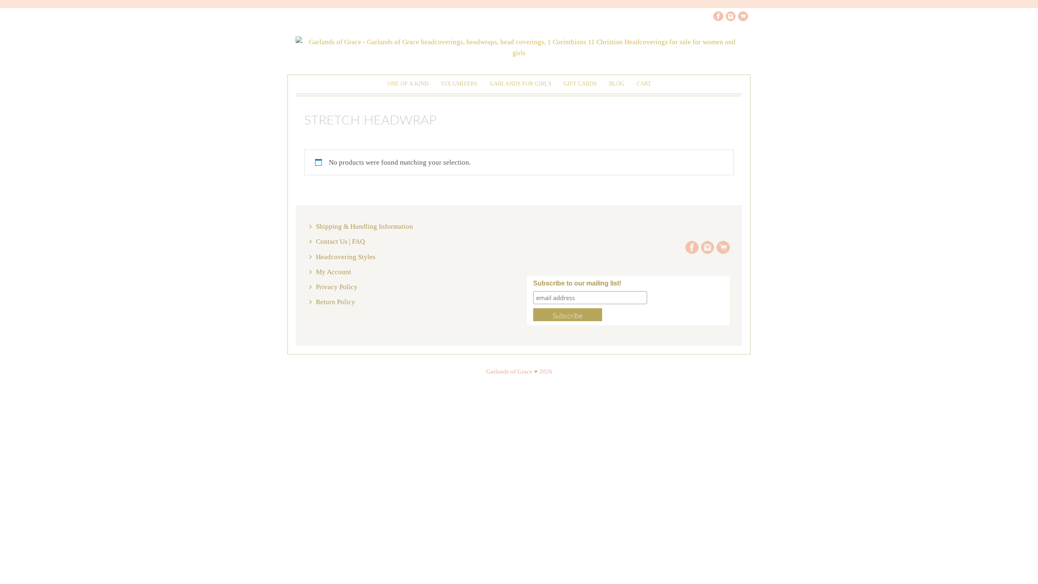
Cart (644, 84)
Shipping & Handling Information (364, 226)
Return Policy (335, 302)
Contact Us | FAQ (340, 241)
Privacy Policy (337, 287)
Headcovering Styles (345, 257)
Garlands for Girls (520, 84)
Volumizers (459, 84)
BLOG (616, 84)
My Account (333, 272)
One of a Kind (408, 84)
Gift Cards (580, 84)
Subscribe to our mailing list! (577, 283)
